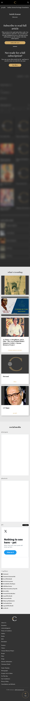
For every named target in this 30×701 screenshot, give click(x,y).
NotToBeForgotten (8, 581)
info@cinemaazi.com (19, 689)
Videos (3, 648)
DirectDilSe (6, 591)
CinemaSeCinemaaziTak (9, 576)
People (3, 653)
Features (3, 645)
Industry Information (6, 661)
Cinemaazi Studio (5, 664)
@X (2, 524)
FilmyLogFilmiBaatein (9, 600)
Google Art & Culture (7, 673)
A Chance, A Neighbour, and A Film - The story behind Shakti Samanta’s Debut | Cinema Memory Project (13, 342)
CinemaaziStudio (7, 598)
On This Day (4, 676)
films (15, 381)
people (3, 7)
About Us (3, 622)
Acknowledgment (5, 628)
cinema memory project (15, 350)
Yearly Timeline (5, 668)
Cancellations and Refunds (8, 684)
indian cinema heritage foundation (18, 7)
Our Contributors (5, 679)
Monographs (4, 670)
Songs (2, 659)
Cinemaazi (5, 574)
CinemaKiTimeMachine (9, 593)
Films (2, 656)
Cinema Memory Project (7, 650)
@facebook (4, 478)
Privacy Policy (5, 681)
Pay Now (15, 65)
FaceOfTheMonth (7, 579)
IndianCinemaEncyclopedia (10, 588)
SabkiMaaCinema (7, 586)
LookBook (5, 608)
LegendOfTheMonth (8, 605)
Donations (4, 625)
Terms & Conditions (6, 631)
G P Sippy (6, 408)
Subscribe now (15, 42)
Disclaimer (4, 641)
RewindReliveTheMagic (9, 583)
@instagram (4, 432)
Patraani (6, 376)
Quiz (2, 639)
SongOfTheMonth (7, 596)
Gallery (3, 633)
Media (3, 636)
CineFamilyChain (7, 603)
